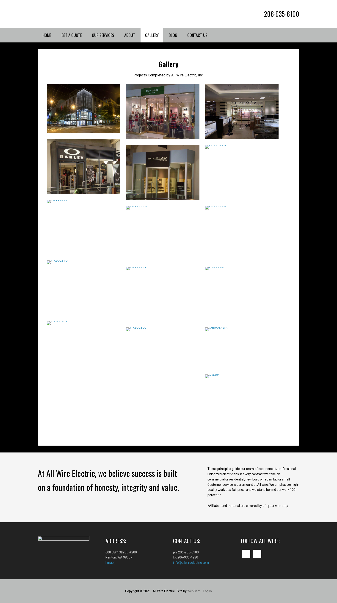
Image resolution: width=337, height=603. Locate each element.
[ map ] (110, 562)
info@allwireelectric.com (191, 562)
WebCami (194, 591)
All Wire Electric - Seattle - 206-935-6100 (77, 14)
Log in (207, 591)
